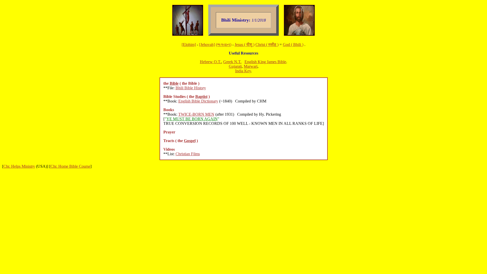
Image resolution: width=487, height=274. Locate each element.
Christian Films (188, 154)
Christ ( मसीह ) (267, 44)
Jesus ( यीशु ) (244, 44)
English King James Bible (265, 62)
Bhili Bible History (191, 88)
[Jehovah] (207, 44)
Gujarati (235, 66)
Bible (174, 83)
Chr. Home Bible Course (70, 166)
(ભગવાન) (223, 44)
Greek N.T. (232, 62)
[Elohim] (189, 44)
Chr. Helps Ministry (19, 166)
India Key (243, 71)
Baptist (201, 96)
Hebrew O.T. (210, 62)
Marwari (250, 66)
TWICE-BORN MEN (196, 114)
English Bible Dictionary (198, 101)
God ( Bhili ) (293, 44)
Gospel (190, 141)
